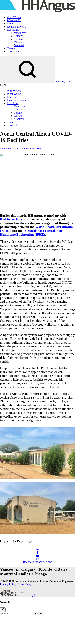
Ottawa (18, 42)
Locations (12, 29)
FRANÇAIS (63, 81)
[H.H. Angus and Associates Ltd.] (37, 11)
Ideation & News (16, 26)
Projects (11, 23)
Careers (11, 48)
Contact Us (13, 51)
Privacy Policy (8, 584)
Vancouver (20, 32)
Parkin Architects (12, 219)
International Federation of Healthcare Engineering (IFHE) (31, 232)
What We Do (14, 20)
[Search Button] (27, 69)
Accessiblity (24, 584)
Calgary (18, 35)
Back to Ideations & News (37, 561)
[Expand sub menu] (19, 30)
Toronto (18, 39)
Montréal (19, 45)
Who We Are (14, 17)
